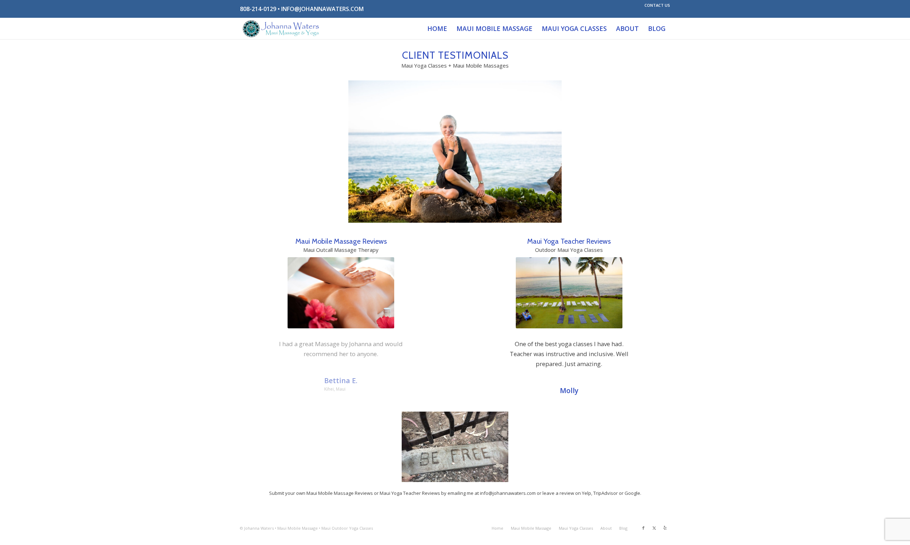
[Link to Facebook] (643, 528)
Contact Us (657, 5)
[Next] (426, 349)
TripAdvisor (605, 493)
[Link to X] (654, 528)
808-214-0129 (258, 9)
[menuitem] (655, 5)
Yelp (586, 493)
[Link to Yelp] (664, 528)
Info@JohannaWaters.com (322, 9)
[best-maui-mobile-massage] (281, 28)
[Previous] (256, 349)
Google (632, 493)
